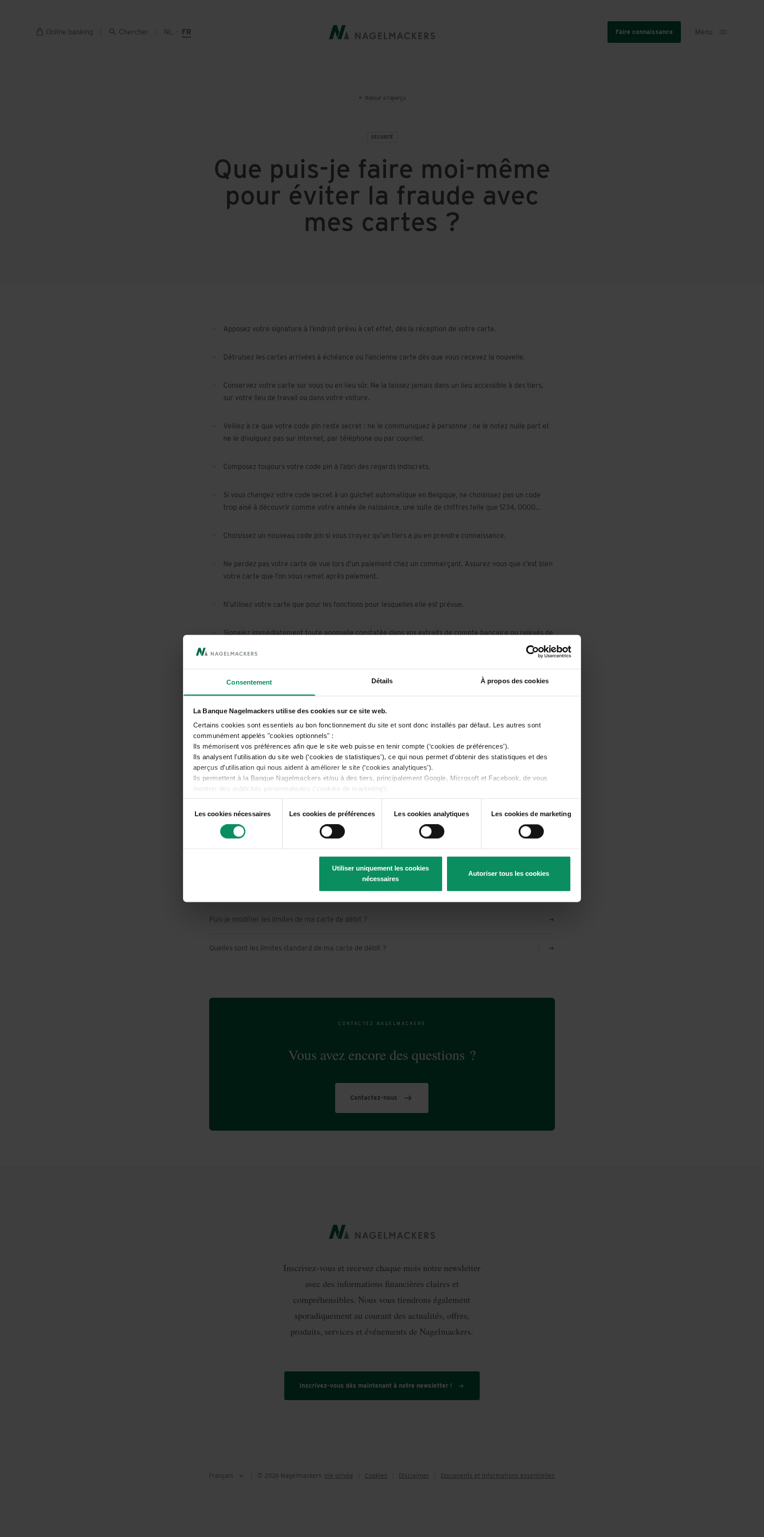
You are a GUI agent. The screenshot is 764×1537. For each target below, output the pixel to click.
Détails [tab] (382, 681)
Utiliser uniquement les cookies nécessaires (380, 873)
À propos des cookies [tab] (515, 681)
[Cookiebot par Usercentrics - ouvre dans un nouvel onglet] (532, 652)
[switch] (332, 832)
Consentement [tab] (249, 682)
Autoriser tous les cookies (508, 873)
